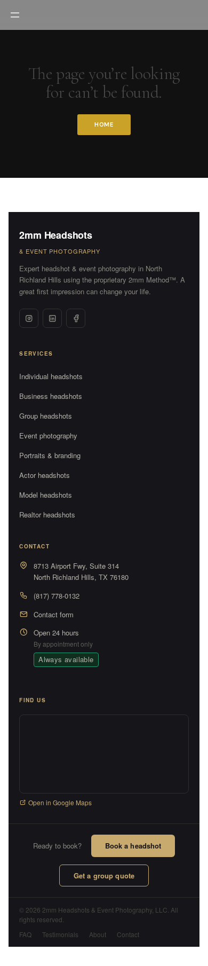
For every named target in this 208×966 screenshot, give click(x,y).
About (97, 934)
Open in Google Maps (60, 802)
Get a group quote (104, 875)
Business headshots (50, 396)
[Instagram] (28, 318)
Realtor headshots (47, 514)
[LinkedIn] (52, 318)
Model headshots (45, 495)
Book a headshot (133, 846)
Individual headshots (51, 376)
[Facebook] (75, 318)
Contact (128, 934)
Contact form (54, 614)
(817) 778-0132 (56, 596)
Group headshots (45, 416)
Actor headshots (44, 475)
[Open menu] (15, 15)
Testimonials (60, 934)
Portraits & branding (50, 455)
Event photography (48, 435)
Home (104, 124)
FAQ (25, 934)
